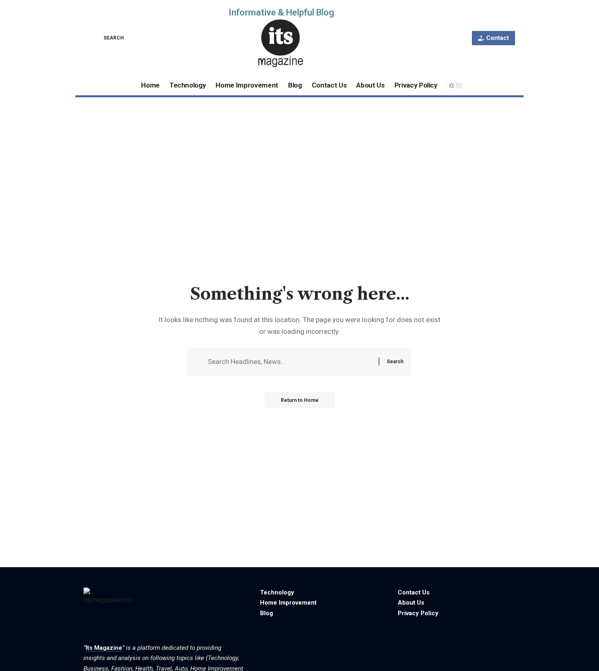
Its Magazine (104, 647)
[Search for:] (290, 362)
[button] (108, 37)
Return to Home (300, 400)
